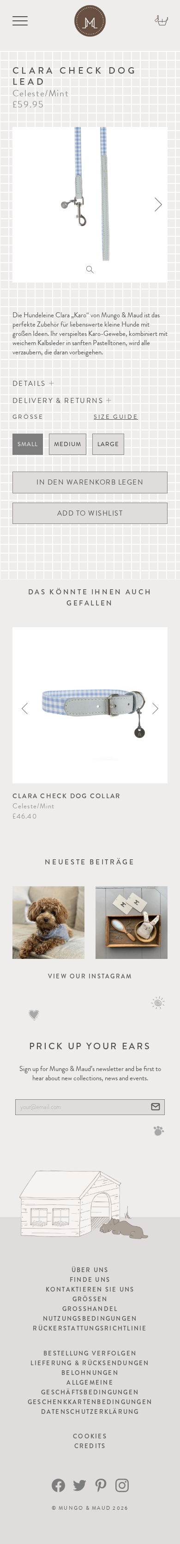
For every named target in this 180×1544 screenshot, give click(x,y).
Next (155, 708)
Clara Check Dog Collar (66, 795)
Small (28, 444)
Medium (67, 444)
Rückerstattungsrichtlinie (90, 1328)
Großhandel (90, 1309)
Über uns (90, 1270)
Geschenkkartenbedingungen (90, 1402)
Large (108, 444)
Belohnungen (90, 1372)
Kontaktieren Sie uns (90, 1289)
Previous (25, 708)
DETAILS (30, 383)
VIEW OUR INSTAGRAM (90, 976)
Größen (90, 1299)
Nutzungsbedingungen (90, 1318)
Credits (90, 1446)
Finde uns (90, 1279)
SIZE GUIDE (116, 417)
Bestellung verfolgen (90, 1353)
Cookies (90, 1436)
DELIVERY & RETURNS (59, 401)
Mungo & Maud (85, 1508)
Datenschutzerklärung (90, 1411)
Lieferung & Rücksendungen (89, 1363)
